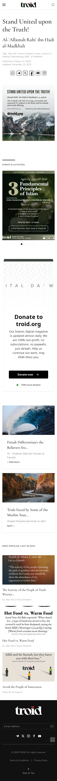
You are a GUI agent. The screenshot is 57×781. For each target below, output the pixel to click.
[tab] (21, 244)
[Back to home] (28, 4)
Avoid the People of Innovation (21, 687)
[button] (4, 4)
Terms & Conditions (19, 760)
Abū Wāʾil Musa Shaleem (21, 53)
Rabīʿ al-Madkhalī (33, 56)
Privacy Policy (41, 760)
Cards (37, 53)
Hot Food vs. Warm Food (18, 641)
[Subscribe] (52, 726)
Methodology (17, 56)
